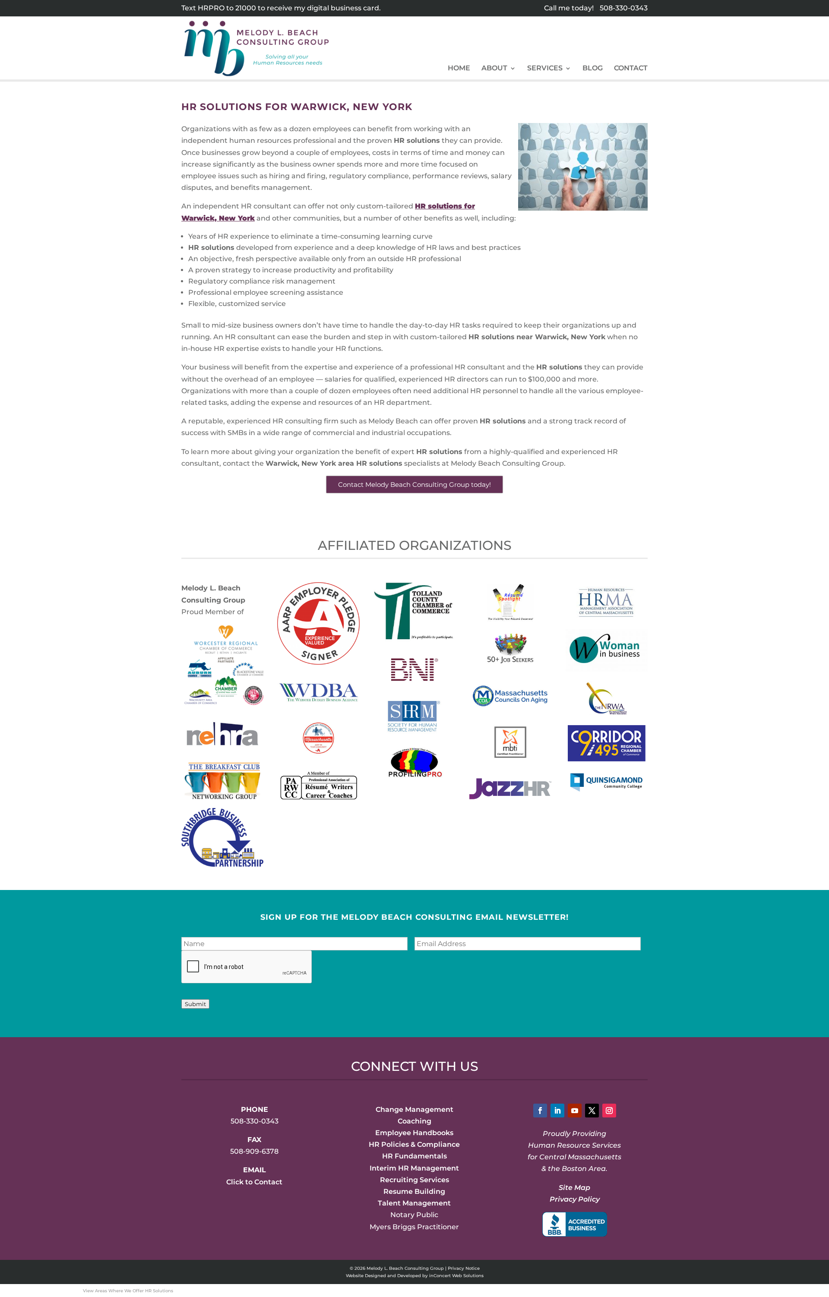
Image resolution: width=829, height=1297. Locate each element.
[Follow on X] (592, 1110)
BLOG (592, 68)
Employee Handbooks (414, 1133)
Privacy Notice (464, 1268)
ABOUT (494, 68)
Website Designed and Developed (383, 1275)
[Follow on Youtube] (575, 1110)
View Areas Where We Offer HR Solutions (128, 1291)
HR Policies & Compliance (414, 1144)
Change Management (414, 1109)
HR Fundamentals (414, 1156)
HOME (459, 68)
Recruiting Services (414, 1180)
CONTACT (631, 68)
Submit (195, 1003)
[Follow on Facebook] (540, 1110)
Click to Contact (254, 1182)
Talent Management (414, 1203)
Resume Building (414, 1191)
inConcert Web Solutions (456, 1275)
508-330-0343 (624, 8)
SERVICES (545, 68)
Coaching (414, 1121)
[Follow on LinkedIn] (557, 1110)
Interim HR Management (414, 1168)
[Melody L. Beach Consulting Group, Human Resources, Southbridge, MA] (574, 1224)
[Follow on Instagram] (609, 1110)
